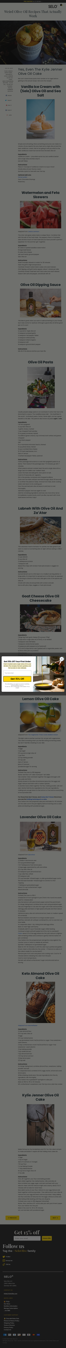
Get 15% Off (17, 679)
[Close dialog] (62, 659)
